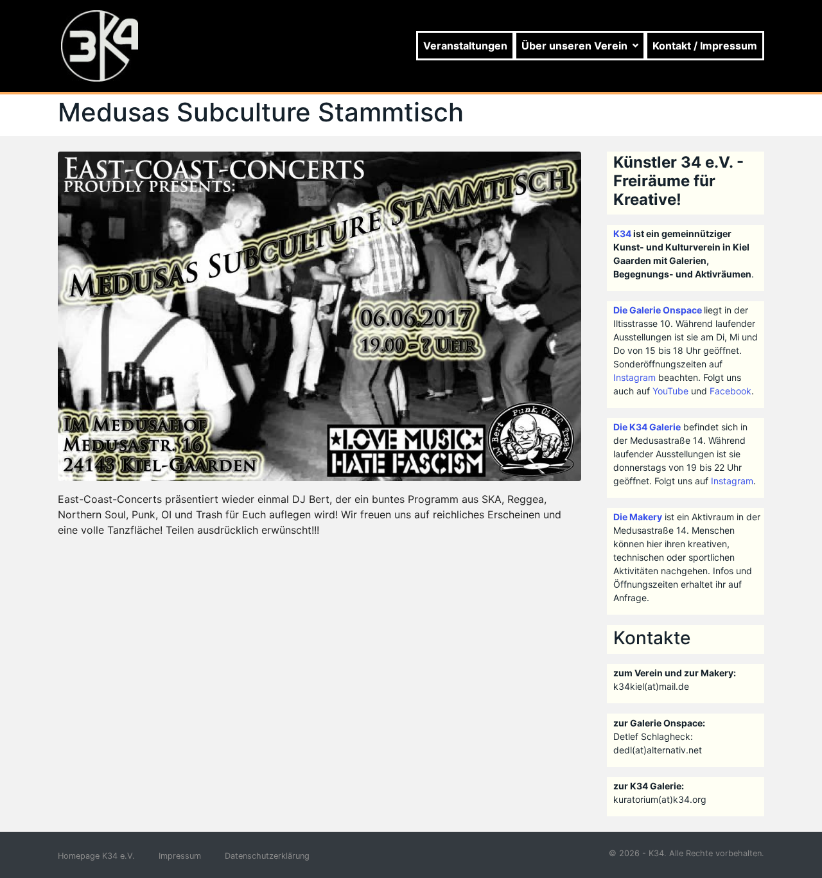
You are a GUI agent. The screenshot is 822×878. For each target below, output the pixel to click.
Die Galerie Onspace (657, 309)
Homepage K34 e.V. (96, 856)
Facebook (730, 390)
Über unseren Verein (574, 45)
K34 (622, 233)
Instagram (634, 377)
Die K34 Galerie (647, 426)
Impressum (180, 856)
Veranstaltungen (465, 45)
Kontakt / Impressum (704, 45)
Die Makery (637, 516)
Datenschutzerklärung (267, 856)
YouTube (670, 390)
